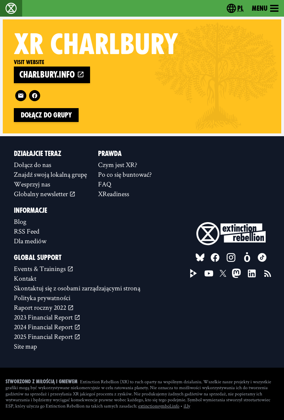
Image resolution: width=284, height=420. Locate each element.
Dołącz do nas (32, 164)
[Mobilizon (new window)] (247, 257)
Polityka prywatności (42, 297)
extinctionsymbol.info (158, 406)
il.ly (187, 406)
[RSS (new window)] (268, 273)
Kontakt (25, 278)
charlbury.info (48, 75)
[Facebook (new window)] (34, 95)
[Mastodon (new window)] (236, 273)
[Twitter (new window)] (223, 273)
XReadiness (113, 193)
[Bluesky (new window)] (200, 257)
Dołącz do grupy (46, 115)
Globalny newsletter (41, 193)
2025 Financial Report (44, 336)
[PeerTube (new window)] (193, 273)
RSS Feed (26, 231)
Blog (20, 221)
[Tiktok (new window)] (262, 257)
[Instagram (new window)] (231, 257)
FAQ (104, 184)
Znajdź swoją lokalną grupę (50, 174)
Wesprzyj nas (32, 184)
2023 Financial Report (44, 317)
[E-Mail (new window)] (20, 95)
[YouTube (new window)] (209, 273)
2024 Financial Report (44, 326)
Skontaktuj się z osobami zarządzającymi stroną (77, 287)
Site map (25, 346)
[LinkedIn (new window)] (252, 273)
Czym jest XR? (117, 164)
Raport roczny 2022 (41, 307)
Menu (259, 8)
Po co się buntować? (125, 174)
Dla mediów (30, 240)
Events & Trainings (40, 268)
